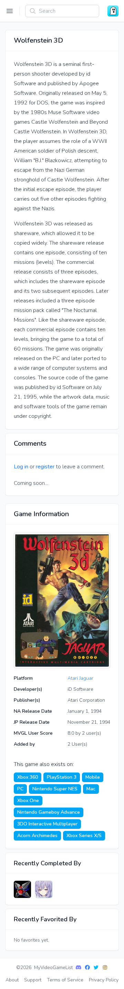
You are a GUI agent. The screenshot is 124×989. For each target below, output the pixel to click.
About (12, 980)
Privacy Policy (103, 980)
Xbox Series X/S (84, 835)
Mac (90, 789)
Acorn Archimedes (37, 835)
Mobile (92, 777)
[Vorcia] (43, 889)
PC (20, 789)
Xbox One (28, 800)
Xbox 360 (27, 777)
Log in (21, 466)
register (45, 466)
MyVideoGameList (53, 967)
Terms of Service (65, 980)
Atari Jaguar (80, 678)
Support (32, 980)
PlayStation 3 (61, 777)
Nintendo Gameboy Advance (48, 812)
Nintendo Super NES (55, 789)
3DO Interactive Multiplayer (47, 824)
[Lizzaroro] (22, 889)
